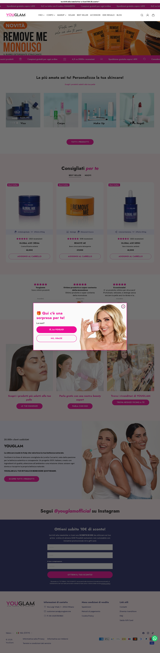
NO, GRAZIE (56, 338)
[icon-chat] (155, 638)
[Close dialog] (123, 306)
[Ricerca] (142, 15)
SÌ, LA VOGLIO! (56, 329)
